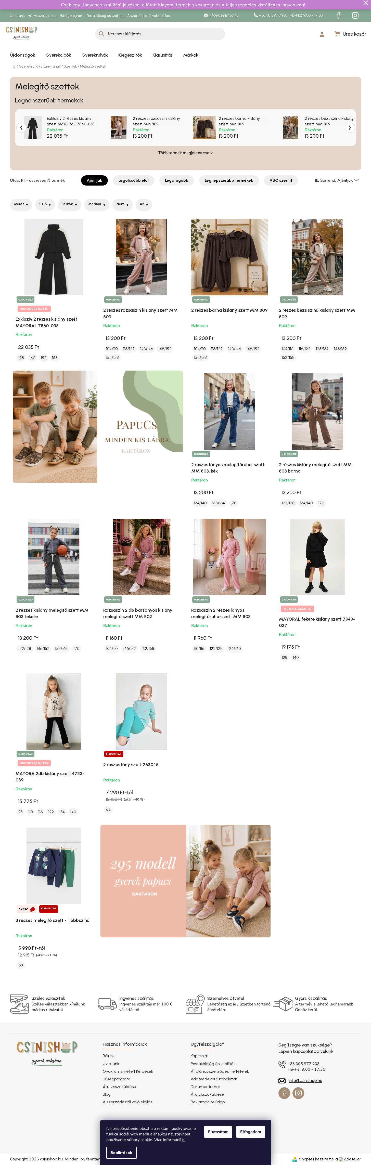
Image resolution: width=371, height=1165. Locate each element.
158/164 (218, 503)
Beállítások (121, 1152)
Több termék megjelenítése (183, 153)
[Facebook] (338, 15)
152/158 (112, 357)
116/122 (129, 348)
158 (55, 357)
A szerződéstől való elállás (148, 16)
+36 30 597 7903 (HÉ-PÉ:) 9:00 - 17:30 (290, 15)
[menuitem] (22, 55)
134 (62, 811)
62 (108, 809)
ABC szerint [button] (281, 180)
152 (43, 357)
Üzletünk (17, 16)
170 (233, 503)
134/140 (200, 503)
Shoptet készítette (316, 1159)
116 (40, 811)
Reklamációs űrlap (208, 1101)
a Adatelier (348, 1159)
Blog (107, 1094)
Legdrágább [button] (176, 180)
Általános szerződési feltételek (220, 1071)
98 (20, 811)
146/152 (165, 348)
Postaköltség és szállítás (105, 16)
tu (184, 1139)
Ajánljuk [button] (94, 180)
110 (30, 811)
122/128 (288, 503)
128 (21, 357)
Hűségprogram (71, 16)
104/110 (112, 348)
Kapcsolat (200, 1055)
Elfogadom (250, 1132)
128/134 (322, 348)
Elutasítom (218, 1132)
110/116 (199, 648)
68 (20, 965)
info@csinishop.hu (223, 15)
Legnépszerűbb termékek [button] (229, 180)
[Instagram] (355, 15)
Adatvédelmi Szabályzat (214, 1079)
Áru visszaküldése (42, 16)
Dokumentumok (206, 1086)
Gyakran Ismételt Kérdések (128, 1071)
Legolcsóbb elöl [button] (134, 180)
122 (51, 811)
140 (32, 357)
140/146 (146, 348)
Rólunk (109, 1055)
